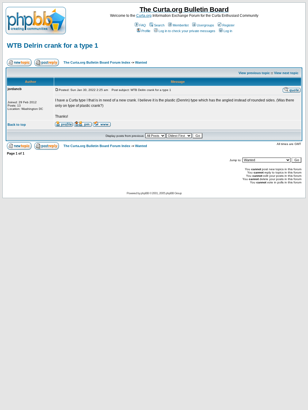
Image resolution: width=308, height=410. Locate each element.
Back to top (17, 124)
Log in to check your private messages (187, 31)
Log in (227, 31)
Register (228, 25)
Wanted (141, 62)
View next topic (286, 73)
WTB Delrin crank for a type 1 (52, 45)
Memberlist (181, 25)
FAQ (142, 25)
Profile (145, 31)
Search (159, 25)
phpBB (145, 193)
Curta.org (144, 16)
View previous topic (254, 73)
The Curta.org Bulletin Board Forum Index (96, 62)
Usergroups (205, 25)
